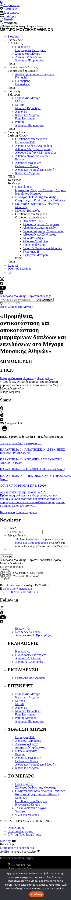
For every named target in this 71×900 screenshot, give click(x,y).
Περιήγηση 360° (25, 142)
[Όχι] (66, 884)
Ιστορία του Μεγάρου (28, 193)
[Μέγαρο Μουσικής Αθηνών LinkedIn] (1, 292)
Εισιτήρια (13, 36)
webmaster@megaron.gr (17, 588)
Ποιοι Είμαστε (24, 784)
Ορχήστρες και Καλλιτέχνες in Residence (40, 200)
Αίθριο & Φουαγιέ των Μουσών (42, 248)
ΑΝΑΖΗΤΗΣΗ (44, 299)
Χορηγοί (13, 265)
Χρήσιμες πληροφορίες (29, 661)
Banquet (20, 159)
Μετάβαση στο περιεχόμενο (17, 847)
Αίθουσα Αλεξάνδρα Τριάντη (33, 149)
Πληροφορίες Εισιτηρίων (30, 50)
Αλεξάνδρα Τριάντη (27, 744)
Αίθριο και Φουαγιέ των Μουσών (35, 169)
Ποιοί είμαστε (23, 186)
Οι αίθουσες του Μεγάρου (31, 139)
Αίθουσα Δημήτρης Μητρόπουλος (35, 152)
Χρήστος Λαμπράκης (28, 740)
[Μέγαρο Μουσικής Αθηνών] (25, 296)
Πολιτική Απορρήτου (20, 831)
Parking (19, 121)
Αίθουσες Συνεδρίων (28, 162)
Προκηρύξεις (45, 378)
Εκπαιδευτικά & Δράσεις (30, 677)
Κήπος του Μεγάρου (27, 115)
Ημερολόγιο (22, 46)
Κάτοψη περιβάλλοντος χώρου (18, 512)
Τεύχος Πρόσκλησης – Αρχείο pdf (20, 443)
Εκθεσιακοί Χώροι (26, 166)
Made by (6, 841)
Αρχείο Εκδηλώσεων (28, 658)
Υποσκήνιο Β (31, 251)
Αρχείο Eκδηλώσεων (28, 57)
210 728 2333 (29, 592)
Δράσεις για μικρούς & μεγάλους (35, 74)
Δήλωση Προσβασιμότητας (24, 834)
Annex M (21, 111)
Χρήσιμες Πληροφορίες (29, 60)
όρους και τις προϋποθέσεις (31, 542)
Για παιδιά (21, 77)
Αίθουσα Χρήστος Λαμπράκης (33, 145)
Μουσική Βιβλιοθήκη (28, 108)
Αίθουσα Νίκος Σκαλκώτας (31, 156)
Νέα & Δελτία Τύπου (28, 632)
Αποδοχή (36, 894)
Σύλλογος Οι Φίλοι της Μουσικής (35, 197)
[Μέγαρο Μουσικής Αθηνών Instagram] (2, 279)
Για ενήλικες (22, 84)
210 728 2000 (11, 592)
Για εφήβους (22, 80)
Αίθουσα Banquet (33, 238)
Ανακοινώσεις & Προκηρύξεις (33, 635)
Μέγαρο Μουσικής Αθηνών (17, 378)
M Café (19, 104)
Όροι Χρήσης (16, 827)
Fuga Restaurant (25, 118)
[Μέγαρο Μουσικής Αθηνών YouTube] (3, 288)
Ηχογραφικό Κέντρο (27, 804)
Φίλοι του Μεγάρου (19, 268)
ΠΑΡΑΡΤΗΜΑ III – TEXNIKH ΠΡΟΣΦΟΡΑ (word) (32, 469)
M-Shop (20, 101)
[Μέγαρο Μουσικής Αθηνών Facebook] (1, 284)
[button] (20, 851)
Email (12, 528)
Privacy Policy (17, 535)
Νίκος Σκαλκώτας (26, 750)
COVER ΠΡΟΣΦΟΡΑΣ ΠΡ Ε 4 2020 (23, 485)
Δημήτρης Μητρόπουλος (30, 747)
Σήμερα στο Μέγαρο (27, 53)
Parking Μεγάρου (26, 717)
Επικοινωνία (22, 628)
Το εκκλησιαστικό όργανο (31, 808)
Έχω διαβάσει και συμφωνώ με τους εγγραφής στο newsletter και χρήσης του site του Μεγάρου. (42, 543)
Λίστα (3, 306)
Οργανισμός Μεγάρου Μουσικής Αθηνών (40, 190)
